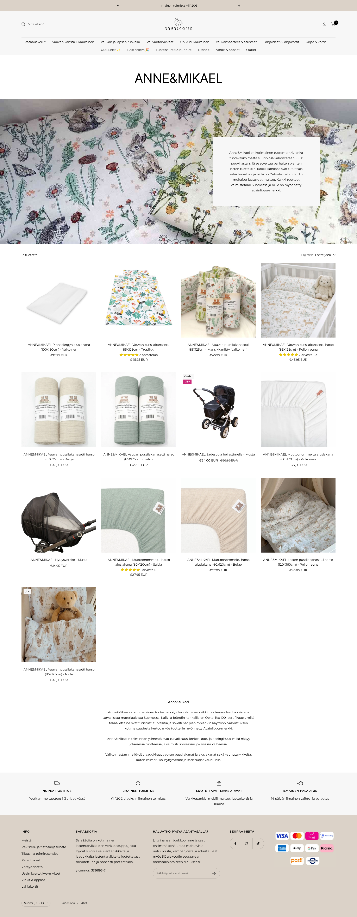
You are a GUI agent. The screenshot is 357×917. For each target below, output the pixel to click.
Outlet (251, 50)
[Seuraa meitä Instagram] (246, 843)
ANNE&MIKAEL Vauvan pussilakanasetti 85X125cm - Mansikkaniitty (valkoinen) (218, 347)
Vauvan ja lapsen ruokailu (120, 42)
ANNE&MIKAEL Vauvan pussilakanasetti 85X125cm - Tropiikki (138, 347)
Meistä (26, 840)
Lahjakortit (29, 886)
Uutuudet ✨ (111, 50)
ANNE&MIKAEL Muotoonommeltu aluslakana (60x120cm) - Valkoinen (298, 456)
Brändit (203, 50)
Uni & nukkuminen (194, 42)
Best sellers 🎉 (138, 50)
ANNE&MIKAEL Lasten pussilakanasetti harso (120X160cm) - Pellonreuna (298, 562)
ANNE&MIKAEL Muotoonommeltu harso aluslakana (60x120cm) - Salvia (139, 562)
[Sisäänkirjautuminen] (324, 24)
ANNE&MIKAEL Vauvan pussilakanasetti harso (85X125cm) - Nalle (59, 671)
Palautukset (30, 860)
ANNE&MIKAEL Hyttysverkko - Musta (59, 560)
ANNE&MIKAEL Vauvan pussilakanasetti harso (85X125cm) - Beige (59, 456)
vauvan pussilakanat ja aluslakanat (189, 754)
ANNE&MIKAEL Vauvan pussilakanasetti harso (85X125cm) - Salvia (138, 456)
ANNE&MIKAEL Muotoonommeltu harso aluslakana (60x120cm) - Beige (218, 562)
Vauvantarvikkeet (160, 42)
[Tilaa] (214, 873)
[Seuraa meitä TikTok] (258, 843)
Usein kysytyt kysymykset (40, 873)
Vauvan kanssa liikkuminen (73, 42)
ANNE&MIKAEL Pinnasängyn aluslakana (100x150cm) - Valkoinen (59, 347)
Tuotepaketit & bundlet (174, 50)
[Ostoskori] (333, 24)
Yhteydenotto (32, 867)
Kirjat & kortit (316, 42)
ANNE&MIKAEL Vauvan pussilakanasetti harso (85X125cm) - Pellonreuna (298, 347)
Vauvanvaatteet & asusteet (236, 42)
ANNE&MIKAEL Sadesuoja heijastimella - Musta (218, 454)
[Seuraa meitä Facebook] (235, 843)
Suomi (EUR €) (34, 903)
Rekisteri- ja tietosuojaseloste (43, 847)
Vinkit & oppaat (228, 50)
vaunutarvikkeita (238, 754)
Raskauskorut (35, 42)
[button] (129, 355)
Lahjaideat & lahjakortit (281, 42)
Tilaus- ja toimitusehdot (39, 854)
